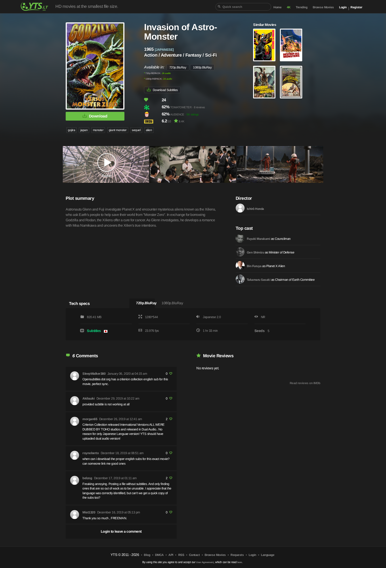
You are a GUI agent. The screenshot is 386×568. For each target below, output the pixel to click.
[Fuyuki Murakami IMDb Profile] (240, 238)
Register (356, 7)
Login (343, 7)
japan (84, 130)
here (239, 562)
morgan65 (89, 419)
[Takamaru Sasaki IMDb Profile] (240, 279)
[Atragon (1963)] (291, 82)
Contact (194, 555)
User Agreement (205, 562)
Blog (147, 555)
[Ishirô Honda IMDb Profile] (240, 208)
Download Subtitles (165, 90)
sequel (136, 130)
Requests (237, 555)
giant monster (118, 130)
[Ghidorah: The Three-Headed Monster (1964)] (264, 82)
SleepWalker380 (93, 373)
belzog (87, 478)
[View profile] (74, 375)
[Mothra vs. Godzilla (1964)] (264, 45)
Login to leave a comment (121, 531)
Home (277, 7)
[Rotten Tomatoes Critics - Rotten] (152, 107)
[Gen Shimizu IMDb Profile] (240, 251)
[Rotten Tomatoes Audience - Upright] (152, 114)
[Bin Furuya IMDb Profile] (240, 265)
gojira (71, 130)
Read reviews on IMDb (305, 383)
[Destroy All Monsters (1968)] (291, 45)
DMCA (159, 555)
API (170, 555)
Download (98, 116)
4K (289, 7)
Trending (301, 7)
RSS (181, 555)
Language (267, 555)
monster (98, 130)
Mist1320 (88, 512)
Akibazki (88, 398)
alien (149, 130)
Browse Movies (323, 7)
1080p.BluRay (202, 67)
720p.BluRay (177, 67)
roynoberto (90, 453)
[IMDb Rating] (152, 121)
